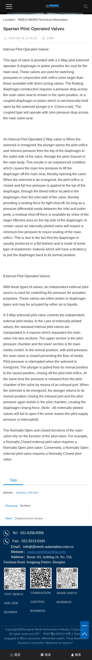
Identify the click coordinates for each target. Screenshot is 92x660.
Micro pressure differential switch (42, 638)
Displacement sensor (29, 518)
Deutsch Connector (31, 642)
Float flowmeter (76, 638)
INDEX (22, 19)
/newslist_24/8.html (27, 492)
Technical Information (53, 19)
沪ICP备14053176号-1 (58, 633)
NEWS (32, 19)
